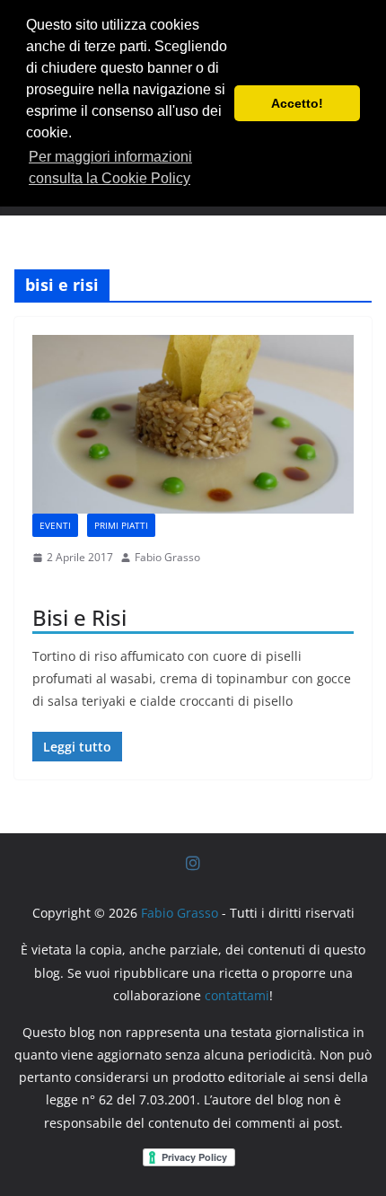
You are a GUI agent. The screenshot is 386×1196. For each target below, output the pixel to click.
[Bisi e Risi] (193, 424)
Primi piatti (121, 525)
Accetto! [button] (297, 103)
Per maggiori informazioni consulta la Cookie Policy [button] (110, 167)
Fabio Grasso (167, 557)
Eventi (55, 525)
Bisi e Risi (79, 617)
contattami (237, 995)
